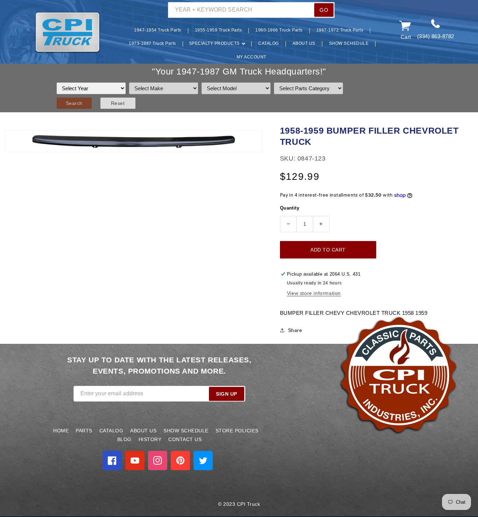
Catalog (111, 430)
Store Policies (237, 430)
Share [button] (295, 330)
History (150, 439)
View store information (314, 293)
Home (61, 430)
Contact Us (185, 439)
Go (323, 10)
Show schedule (186, 430)
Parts (84, 430)
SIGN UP (226, 394)
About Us (143, 430)
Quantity (289, 208)
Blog (124, 439)
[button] (23, 33)
